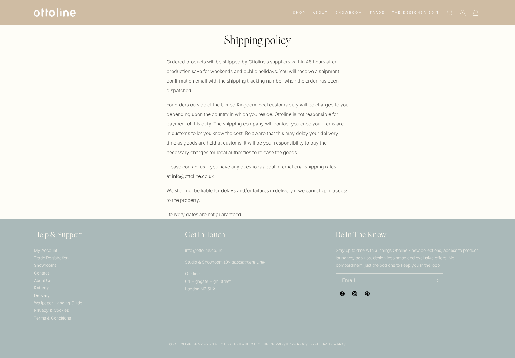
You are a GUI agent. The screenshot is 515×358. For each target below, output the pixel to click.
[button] (299, 12)
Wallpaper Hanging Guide (58, 302)
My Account (45, 250)
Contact (41, 272)
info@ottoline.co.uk (193, 176)
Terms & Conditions (52, 317)
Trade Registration (51, 257)
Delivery (42, 295)
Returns (41, 287)
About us (42, 280)
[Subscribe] (436, 280)
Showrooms (45, 265)
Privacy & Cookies (51, 310)
